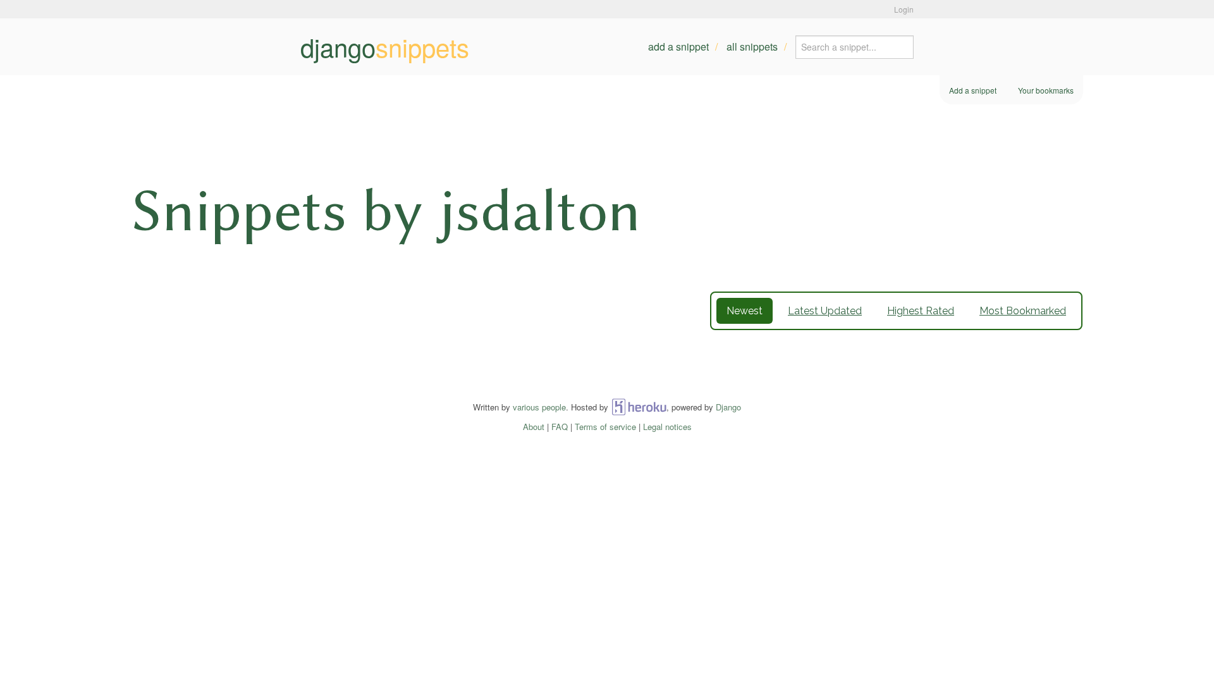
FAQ (559, 427)
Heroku (639, 407)
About (533, 427)
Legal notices (667, 427)
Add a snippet (678, 46)
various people (539, 407)
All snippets (752, 46)
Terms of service (605, 427)
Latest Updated (825, 311)
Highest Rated (920, 311)
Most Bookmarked (1022, 311)
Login (904, 9)
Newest (745, 311)
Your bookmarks (1046, 90)
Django (728, 407)
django (384, 47)
